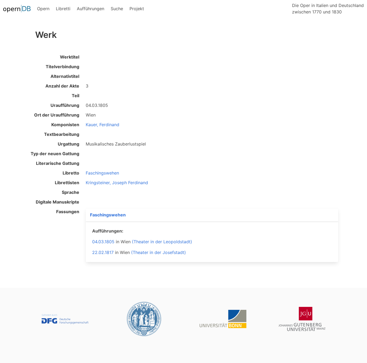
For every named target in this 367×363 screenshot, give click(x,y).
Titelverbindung (62, 66)
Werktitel (69, 57)
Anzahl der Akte (62, 86)
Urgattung (68, 144)
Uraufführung (65, 105)
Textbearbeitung (61, 134)
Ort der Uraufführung (56, 115)
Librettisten (67, 182)
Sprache (70, 192)
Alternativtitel (65, 76)
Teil (75, 95)
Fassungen (67, 211)
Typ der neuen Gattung (55, 153)
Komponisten (65, 124)
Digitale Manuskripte (57, 202)
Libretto (71, 173)
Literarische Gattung (57, 163)
